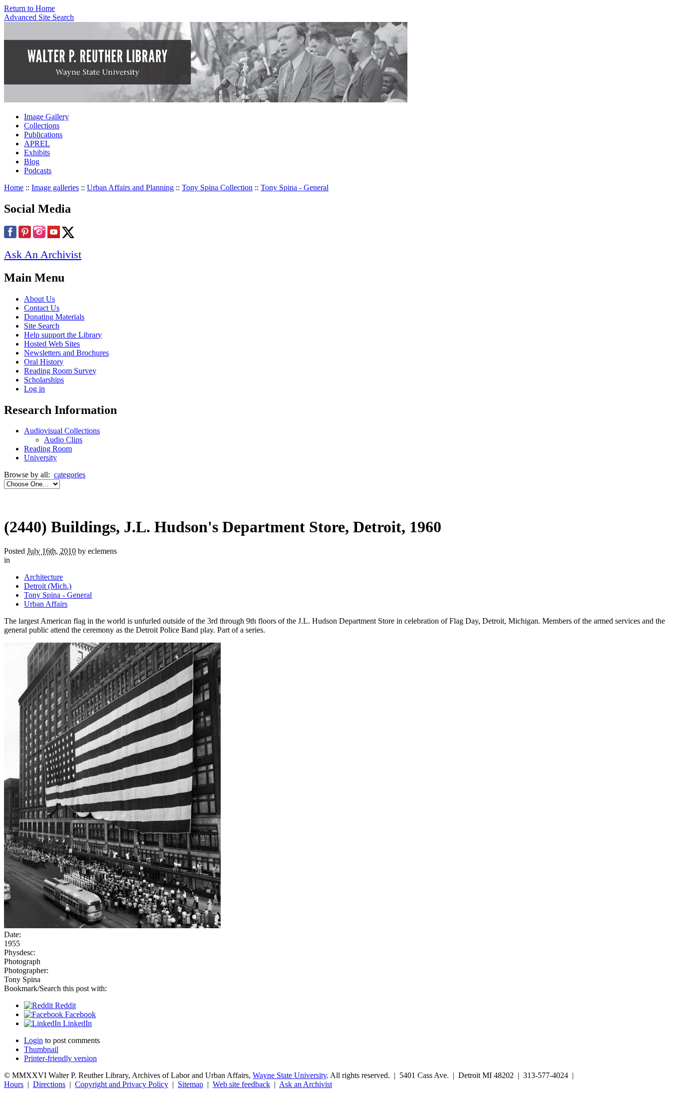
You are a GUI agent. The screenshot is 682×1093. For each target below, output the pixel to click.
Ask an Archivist (305, 1084)
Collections (41, 125)
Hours (13, 1084)
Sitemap (190, 1084)
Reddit (64, 1005)
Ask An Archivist (42, 254)
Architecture (43, 577)
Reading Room (48, 448)
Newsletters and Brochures (66, 353)
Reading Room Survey (60, 370)
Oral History (43, 362)
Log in (34, 388)
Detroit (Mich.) (47, 586)
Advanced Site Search (39, 17)
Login (33, 1040)
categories (69, 474)
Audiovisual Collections (62, 430)
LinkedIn (76, 1023)
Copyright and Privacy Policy (121, 1084)
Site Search (41, 326)
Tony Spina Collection (217, 187)
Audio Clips (63, 439)
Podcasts (37, 170)
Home (13, 187)
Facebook (79, 1014)
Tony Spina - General (295, 187)
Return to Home (29, 8)
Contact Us (41, 308)
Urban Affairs (45, 604)
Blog (31, 161)
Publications (43, 134)
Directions (49, 1084)
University (40, 457)
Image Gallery (46, 116)
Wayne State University (290, 1075)
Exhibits (37, 152)
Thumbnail (41, 1049)
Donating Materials (54, 317)
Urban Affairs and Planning (130, 187)
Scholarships (44, 379)
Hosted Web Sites (52, 344)
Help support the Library (63, 335)
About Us (39, 299)
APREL (37, 143)
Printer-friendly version (60, 1058)
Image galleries (55, 187)
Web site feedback (241, 1084)
